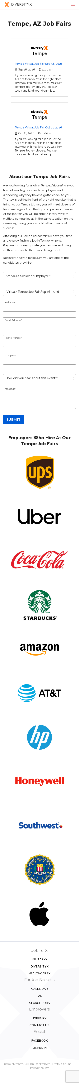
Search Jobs (39, 1003)
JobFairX (39, 1018)
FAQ (39, 996)
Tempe (39, 53)
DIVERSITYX (21, 4)
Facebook (39, 1040)
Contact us (39, 1025)
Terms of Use (62, 1064)
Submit (14, 419)
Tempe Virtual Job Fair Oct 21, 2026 (38, 127)
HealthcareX (39, 973)
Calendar (39, 989)
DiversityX (39, 966)
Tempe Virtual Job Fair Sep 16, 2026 (39, 63)
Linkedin (39, 1047)
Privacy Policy (39, 1068)
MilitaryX (39, 959)
